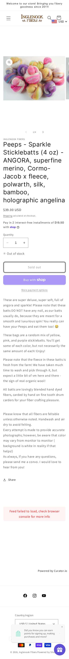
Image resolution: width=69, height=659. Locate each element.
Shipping (7, 215)
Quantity (8, 234)
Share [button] (12, 480)
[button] (8, 18)
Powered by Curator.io (52, 571)
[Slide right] (43, 132)
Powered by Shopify (48, 652)
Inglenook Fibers (28, 652)
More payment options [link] (34, 290)
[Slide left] (26, 132)
